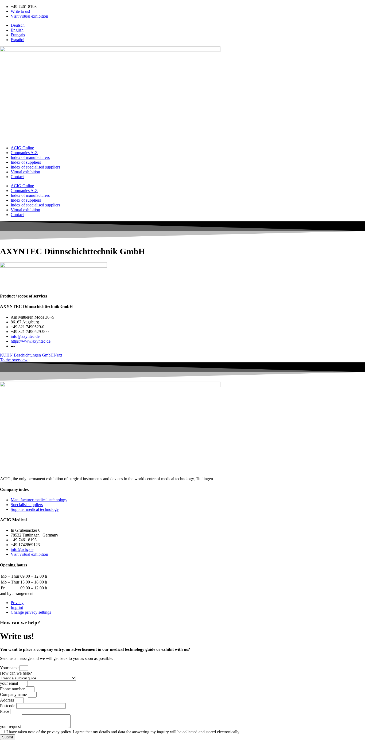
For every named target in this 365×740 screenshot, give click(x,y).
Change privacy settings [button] (31, 612)
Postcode (8, 705)
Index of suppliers (26, 162)
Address (7, 700)
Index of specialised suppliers (35, 167)
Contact (17, 176)
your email (9, 683)
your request (11, 726)
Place (5, 711)
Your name (10, 667)
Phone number (13, 689)
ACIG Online (22, 148)
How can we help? (16, 673)
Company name (14, 694)
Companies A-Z (24, 152)
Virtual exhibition (25, 172)
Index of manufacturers (30, 157)
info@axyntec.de (25, 336)
